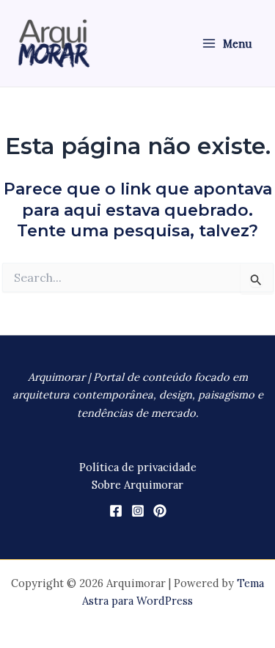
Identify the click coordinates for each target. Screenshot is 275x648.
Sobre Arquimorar (137, 485)
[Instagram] (137, 510)
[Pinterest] (159, 510)
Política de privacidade (138, 467)
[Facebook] (115, 510)
